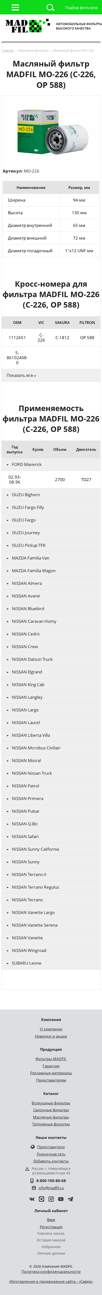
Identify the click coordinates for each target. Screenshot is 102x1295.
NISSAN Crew (25, 646)
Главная (7, 50)
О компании (51, 1028)
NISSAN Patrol (25, 785)
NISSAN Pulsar (26, 811)
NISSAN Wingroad (29, 950)
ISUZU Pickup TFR (29, 545)
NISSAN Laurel (26, 722)
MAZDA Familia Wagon (33, 570)
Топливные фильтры (51, 1123)
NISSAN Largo (25, 709)
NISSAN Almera (27, 583)
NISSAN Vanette (27, 937)
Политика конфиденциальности (51, 1271)
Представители (51, 1146)
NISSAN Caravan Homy (34, 621)
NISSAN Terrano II (29, 874)
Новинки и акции (51, 1036)
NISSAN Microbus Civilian (36, 747)
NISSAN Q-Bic (25, 823)
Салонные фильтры (51, 1109)
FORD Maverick (27, 464)
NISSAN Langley (27, 697)
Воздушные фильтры (51, 1102)
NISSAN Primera (27, 798)
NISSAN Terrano (27, 899)
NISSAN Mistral (26, 760)
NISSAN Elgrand (27, 671)
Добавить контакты (51, 1160)
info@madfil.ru (51, 1187)
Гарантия (51, 1065)
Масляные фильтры (51, 1117)
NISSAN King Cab (28, 684)
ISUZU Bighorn (26, 494)
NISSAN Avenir (26, 596)
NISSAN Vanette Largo (33, 912)
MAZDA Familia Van (30, 558)
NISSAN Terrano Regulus (35, 887)
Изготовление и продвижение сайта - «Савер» (51, 1281)
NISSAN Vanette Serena (34, 925)
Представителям (51, 1080)
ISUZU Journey (26, 532)
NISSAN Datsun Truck (32, 659)
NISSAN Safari (25, 836)
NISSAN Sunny (26, 861)
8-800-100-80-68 (51, 1180)
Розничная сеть (51, 1154)
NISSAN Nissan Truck (32, 773)
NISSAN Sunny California (35, 849)
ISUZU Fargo (24, 520)
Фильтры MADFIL (51, 1058)
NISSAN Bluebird (28, 608)
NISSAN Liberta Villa (31, 735)
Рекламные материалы (51, 1072)
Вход (51, 1219)
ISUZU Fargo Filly (28, 507)
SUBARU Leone (26, 963)
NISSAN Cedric (26, 633)
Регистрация (51, 1226)
